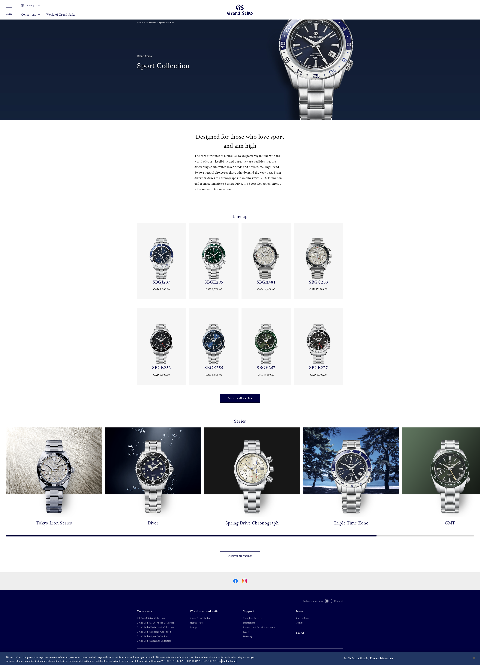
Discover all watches (240, 398)
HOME (140, 22)
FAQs (246, 631)
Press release (302, 618)
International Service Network (259, 627)
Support (248, 611)
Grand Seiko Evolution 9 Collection (155, 627)
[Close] (474, 658)
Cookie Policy (229, 661)
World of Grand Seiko (61, 14)
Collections (29, 14)
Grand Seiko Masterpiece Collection (156, 622)
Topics (299, 622)
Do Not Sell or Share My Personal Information (368, 658)
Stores (300, 632)
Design (193, 627)
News (300, 611)
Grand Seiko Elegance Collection (154, 640)
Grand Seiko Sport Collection (152, 636)
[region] (240, 658)
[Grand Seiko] (240, 9)
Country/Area (33, 5)
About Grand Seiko (200, 618)
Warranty (248, 636)
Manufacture (196, 622)
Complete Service (252, 618)
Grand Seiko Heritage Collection (154, 631)
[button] (4, 480)
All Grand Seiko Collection (151, 618)
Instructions (249, 622)
